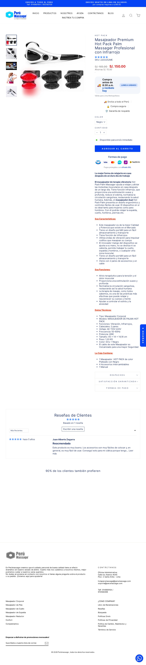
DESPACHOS (117, 375)
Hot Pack (101, 35)
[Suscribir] (46, 643)
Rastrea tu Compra (73, 17)
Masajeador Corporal (15, 601)
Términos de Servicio (107, 630)
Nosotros (66, 13)
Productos (49, 13)
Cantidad (101, 128)
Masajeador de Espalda (16, 612)
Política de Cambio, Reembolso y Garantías (112, 625)
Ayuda (80, 13)
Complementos (12, 624)
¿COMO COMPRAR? (106, 601)
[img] (15, 439)
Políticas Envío (104, 616)
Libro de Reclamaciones (108, 605)
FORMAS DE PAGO (117, 388)
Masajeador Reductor (15, 616)
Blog (110, 13)
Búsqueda (102, 612)
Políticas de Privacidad (107, 620)
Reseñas (101, 609)
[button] (101, 57)
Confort (9, 620)
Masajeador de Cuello (15, 609)
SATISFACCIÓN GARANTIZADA (117, 381)
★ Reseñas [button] (143, 335)
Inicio (36, 13)
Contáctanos (96, 13)
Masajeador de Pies (14, 605)
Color (99, 117)
